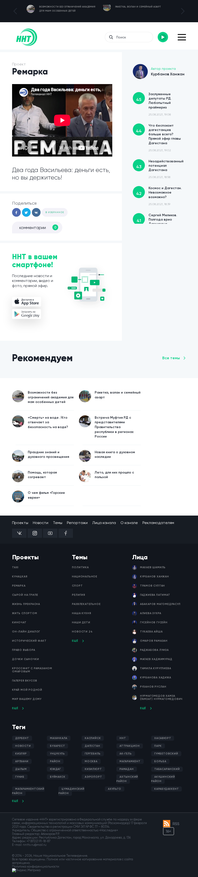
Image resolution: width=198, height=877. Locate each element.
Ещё (15, 708)
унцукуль (57, 753)
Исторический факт (29, 640)
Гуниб (19, 776)
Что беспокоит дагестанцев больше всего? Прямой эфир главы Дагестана (158, 137)
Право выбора (23, 650)
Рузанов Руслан (153, 686)
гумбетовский (166, 753)
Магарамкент (130, 761)
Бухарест (57, 746)
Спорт (77, 585)
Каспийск (93, 738)
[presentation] (15, 11)
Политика (80, 567)
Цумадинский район (71, 791)
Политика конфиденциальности (35, 866)
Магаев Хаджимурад (156, 659)
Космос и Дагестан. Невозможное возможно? (159, 196)
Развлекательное (86, 604)
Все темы (171, 358)
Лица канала (104, 522)
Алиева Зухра (150, 613)
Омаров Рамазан (154, 640)
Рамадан (127, 769)
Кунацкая (19, 576)
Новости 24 (82, 631)
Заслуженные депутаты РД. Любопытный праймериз (153, 104)
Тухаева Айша (151, 631)
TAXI (15, 567)
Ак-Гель (126, 753)
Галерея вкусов (24, 680)
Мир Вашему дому (27, 699)
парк (158, 746)
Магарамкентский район (28, 791)
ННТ (123, 738)
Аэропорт (93, 776)
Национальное (84, 576)
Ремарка (19, 585)
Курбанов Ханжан (154, 576)
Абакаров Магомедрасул (160, 604)
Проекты (20, 522)
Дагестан (92, 746)
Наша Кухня (81, 613)
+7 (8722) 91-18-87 (38, 841)
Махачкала (58, 738)
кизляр (21, 753)
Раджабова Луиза (154, 650)
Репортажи (77, 522)
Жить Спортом (24, 613)
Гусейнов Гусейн (154, 622)
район (55, 761)
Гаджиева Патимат (155, 595)
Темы (57, 522)
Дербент (22, 738)
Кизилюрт (93, 769)
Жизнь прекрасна (26, 604)
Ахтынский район (127, 779)
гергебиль (93, 753)
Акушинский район (163, 779)
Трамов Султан (152, 585)
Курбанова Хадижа (155, 677)
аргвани (21, 761)
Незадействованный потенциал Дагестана (160, 169)
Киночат (19, 622)
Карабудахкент (166, 789)
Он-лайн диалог (26, 631)
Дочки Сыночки (25, 659)
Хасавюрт (162, 738)
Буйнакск (57, 776)
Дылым (21, 769)
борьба (160, 761)
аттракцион (130, 746)
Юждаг (55, 769)
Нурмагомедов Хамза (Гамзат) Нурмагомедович (161, 697)
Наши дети (81, 622)
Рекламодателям (158, 522)
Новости (40, 522)
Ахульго (114, 789)
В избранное (54, 212)
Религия (78, 595)
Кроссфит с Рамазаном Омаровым (32, 670)
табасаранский (167, 769)
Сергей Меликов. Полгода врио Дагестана (157, 223)
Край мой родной (27, 689)
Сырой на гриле (25, 595)
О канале (129, 522)
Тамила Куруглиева (155, 668)
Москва (91, 761)
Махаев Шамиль (153, 567)
